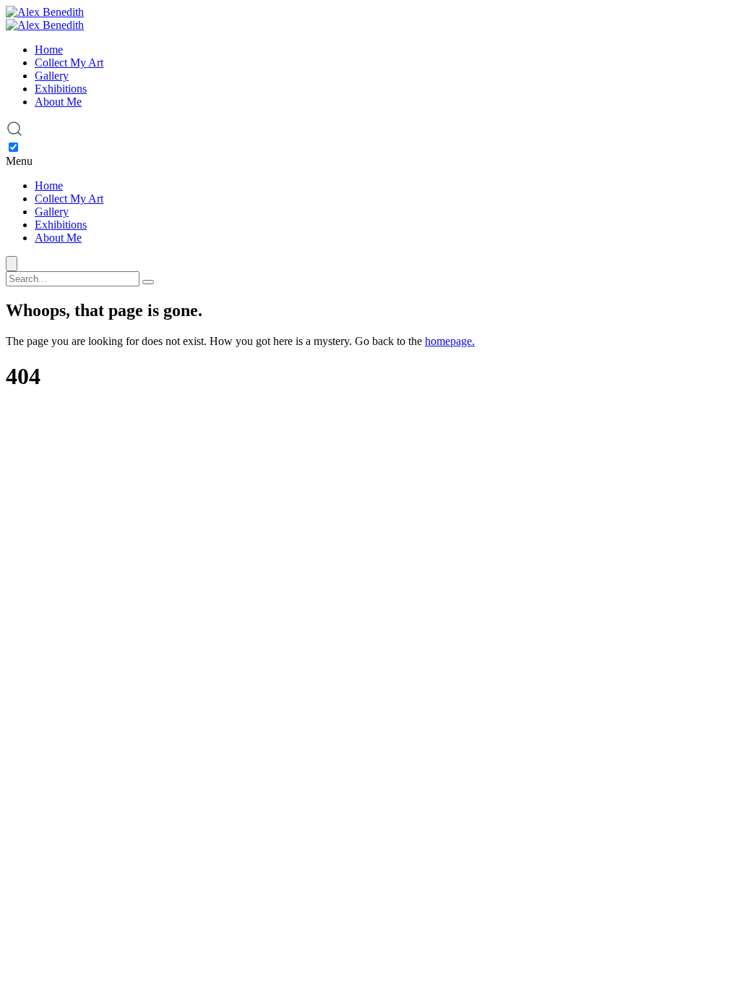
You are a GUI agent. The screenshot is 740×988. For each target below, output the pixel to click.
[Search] (148, 282)
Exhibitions (61, 88)
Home (49, 49)
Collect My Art (69, 62)
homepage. (450, 341)
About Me (58, 101)
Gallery (52, 75)
